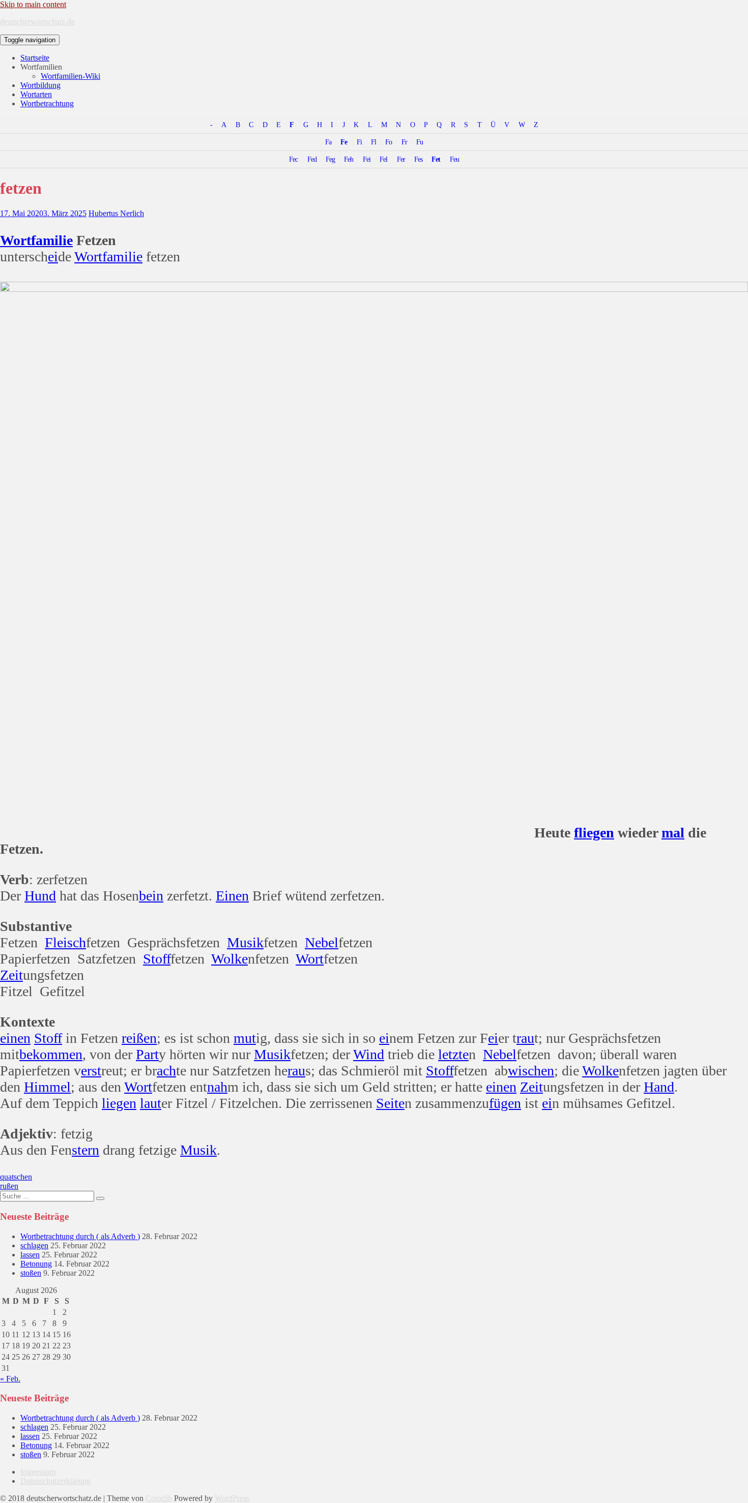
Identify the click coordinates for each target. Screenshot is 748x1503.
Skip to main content (33, 4)
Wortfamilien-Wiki (70, 76)
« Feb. (10, 1378)
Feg (330, 159)
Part (147, 1054)
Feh (348, 159)
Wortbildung (40, 85)
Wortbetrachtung (47, 103)
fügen (505, 1103)
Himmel (47, 1087)
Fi (359, 142)
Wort (15, 240)
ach (166, 1070)
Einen (232, 896)
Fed (312, 159)
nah (217, 1087)
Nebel (321, 942)
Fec (293, 159)
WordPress (232, 1498)
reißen (139, 1038)
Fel (383, 159)
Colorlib (159, 1498)
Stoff (156, 959)
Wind (368, 1054)
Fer (401, 159)
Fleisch (65, 942)
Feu (454, 159)
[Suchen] (100, 1198)
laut (150, 1103)
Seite (390, 1103)
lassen (30, 1254)
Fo (388, 142)
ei (53, 256)
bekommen (50, 1054)
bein (151, 896)
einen (15, 1038)
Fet (435, 159)
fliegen (594, 832)
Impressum (37, 1471)
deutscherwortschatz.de (37, 21)
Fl (373, 142)
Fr (404, 142)
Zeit (11, 975)
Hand (659, 1087)
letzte (453, 1054)
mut (245, 1038)
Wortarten (36, 94)
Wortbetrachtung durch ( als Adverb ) (80, 1236)
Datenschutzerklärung (55, 1481)
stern (85, 1150)
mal (672, 832)
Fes (418, 159)
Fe (343, 142)
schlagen (34, 1245)
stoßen (30, 1273)
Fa (328, 142)
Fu (419, 142)
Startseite (34, 57)
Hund (40, 896)
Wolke (229, 959)
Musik (245, 942)
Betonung (36, 1263)
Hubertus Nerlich (116, 213)
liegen (119, 1103)
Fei (366, 159)
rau (525, 1038)
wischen (531, 1070)
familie (52, 240)
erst (91, 1070)
